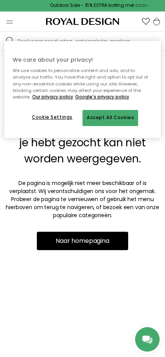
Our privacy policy (52, 97)
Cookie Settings (52, 117)
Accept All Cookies (110, 118)
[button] (146, 21)
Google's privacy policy (102, 97)
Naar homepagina (82, 240)
